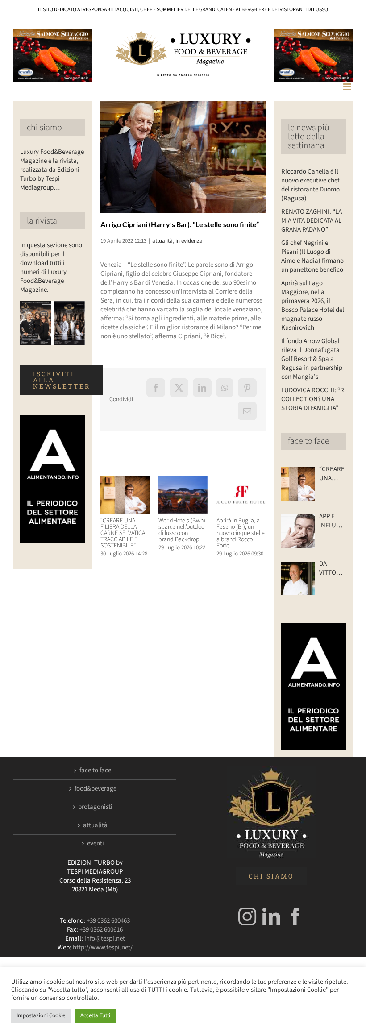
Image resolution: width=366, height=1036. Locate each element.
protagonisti (95, 807)
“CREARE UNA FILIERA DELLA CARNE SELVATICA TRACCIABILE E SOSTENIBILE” (122, 533)
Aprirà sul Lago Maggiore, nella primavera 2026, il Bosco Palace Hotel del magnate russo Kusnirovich (312, 305)
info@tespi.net (104, 938)
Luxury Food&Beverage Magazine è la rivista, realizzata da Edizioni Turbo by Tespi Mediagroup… (52, 169)
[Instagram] (247, 916)
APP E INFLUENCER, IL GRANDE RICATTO (332, 521)
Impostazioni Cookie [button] (41, 1015)
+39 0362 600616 (101, 929)
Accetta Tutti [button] (95, 1015)
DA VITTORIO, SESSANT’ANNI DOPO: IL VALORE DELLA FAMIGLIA (332, 568)
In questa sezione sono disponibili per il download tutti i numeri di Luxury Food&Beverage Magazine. (51, 267)
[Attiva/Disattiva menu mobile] (348, 86)
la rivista (42, 221)
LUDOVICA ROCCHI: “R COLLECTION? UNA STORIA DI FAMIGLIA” (312, 399)
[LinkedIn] (271, 916)
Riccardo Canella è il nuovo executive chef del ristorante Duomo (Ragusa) (310, 185)
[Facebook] (295, 916)
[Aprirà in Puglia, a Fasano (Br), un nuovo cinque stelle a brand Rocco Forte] (241, 480)
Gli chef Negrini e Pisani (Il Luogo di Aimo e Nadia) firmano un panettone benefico (312, 256)
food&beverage (95, 788)
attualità (162, 241)
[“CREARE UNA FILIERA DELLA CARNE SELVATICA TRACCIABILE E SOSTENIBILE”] (125, 480)
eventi (95, 843)
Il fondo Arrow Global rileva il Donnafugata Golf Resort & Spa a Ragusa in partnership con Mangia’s (311, 358)
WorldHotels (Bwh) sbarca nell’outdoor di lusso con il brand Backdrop (182, 530)
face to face (308, 441)
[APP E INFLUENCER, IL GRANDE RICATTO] (298, 531)
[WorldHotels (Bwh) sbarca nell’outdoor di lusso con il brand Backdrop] (183, 480)
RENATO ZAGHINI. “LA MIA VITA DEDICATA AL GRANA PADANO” (311, 220)
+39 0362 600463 (108, 920)
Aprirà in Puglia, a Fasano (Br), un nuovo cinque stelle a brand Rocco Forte (240, 533)
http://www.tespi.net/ (103, 947)
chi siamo (44, 127)
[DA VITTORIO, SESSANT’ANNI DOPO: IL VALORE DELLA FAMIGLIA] (298, 578)
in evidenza (189, 241)
